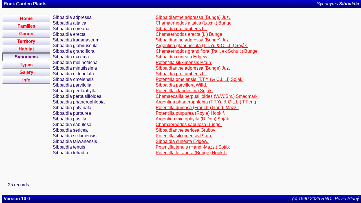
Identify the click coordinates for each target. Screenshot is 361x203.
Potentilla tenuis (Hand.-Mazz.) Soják (193, 147)
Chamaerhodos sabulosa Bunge (189, 124)
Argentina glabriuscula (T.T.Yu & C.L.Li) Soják (202, 45)
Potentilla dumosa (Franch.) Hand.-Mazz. (197, 107)
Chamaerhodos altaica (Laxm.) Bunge (194, 23)
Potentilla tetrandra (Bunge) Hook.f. (191, 152)
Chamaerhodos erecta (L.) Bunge (189, 34)
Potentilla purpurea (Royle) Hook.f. (191, 113)
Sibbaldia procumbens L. (181, 28)
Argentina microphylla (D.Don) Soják (193, 118)
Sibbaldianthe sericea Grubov (186, 130)
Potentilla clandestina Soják (184, 90)
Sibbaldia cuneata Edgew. (182, 56)
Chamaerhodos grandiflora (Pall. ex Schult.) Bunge (207, 51)
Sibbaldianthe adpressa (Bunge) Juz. (193, 17)
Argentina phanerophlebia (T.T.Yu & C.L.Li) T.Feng (206, 102)
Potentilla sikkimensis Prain (184, 62)
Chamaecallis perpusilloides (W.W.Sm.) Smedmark (207, 96)
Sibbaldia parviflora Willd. (182, 85)
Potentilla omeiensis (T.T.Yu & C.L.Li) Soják (199, 79)
